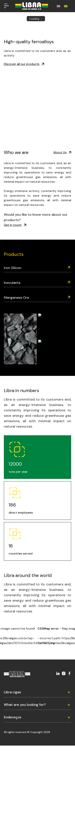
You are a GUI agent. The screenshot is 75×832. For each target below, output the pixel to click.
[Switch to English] (58, 6)
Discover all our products (21, 64)
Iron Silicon (12, 267)
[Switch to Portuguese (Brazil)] (65, 6)
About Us (60, 152)
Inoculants (12, 282)
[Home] (31, 6)
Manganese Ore (16, 297)
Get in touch (13, 225)
